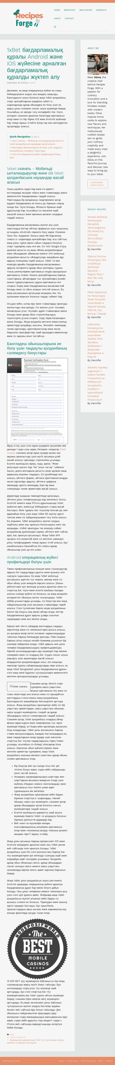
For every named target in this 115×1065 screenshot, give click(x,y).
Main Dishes (85, 10)
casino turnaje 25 (17, 1037)
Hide (35, 137)
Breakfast (69, 10)
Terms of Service (88, 1061)
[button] (55, 27)
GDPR (100, 1061)
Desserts (101, 10)
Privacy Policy (72, 1061)
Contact (69, 18)
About (57, 18)
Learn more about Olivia (97, 183)
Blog (12, 1035)
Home (57, 10)
